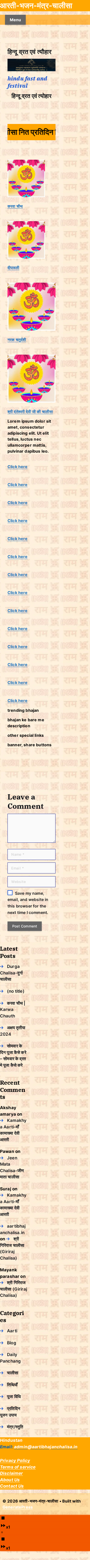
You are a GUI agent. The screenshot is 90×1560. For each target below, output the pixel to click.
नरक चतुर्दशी (17, 339)
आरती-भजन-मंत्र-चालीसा (36, 5)
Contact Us (12, 1486)
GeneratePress (17, 1507)
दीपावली (14, 267)
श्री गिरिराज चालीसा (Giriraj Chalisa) (13, 1289)
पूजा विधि (14, 1396)
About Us (10, 1479)
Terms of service (18, 1467)
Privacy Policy (15, 1460)
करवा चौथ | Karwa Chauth (12, 1009)
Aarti (12, 1330)
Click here (18, 466)
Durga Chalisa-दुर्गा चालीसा (11, 973)
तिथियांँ (12, 1384)
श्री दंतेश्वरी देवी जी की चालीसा (30, 411)
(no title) (15, 991)
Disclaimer (11, 1473)
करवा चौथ (15, 206)
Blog (11, 1342)
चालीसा (12, 1372)
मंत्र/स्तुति (15, 1426)
